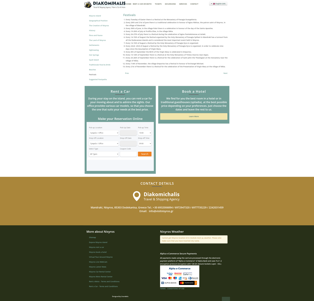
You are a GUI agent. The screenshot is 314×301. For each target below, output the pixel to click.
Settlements (94, 45)
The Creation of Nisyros (99, 25)
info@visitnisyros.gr (161, 211)
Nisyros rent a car (96, 247)
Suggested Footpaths (98, 79)
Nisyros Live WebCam (98, 262)
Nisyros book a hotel (98, 252)
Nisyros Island (95, 16)
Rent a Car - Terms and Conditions (103, 286)
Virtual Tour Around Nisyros (101, 257)
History (92, 30)
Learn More (194, 116)
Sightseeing (94, 50)
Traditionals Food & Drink (99, 65)
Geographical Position (98, 20)
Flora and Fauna (95, 35)
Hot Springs (94, 55)
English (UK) (220, 3)
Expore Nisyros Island (98, 242)
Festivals (129, 15)
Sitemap (92, 237)
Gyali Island (94, 60)
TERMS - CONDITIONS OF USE (172, 288)
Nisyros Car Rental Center (100, 272)
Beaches (92, 69)
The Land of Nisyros (97, 40)
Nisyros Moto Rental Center (100, 276)
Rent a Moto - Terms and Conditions (104, 281)
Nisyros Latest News (97, 267)
